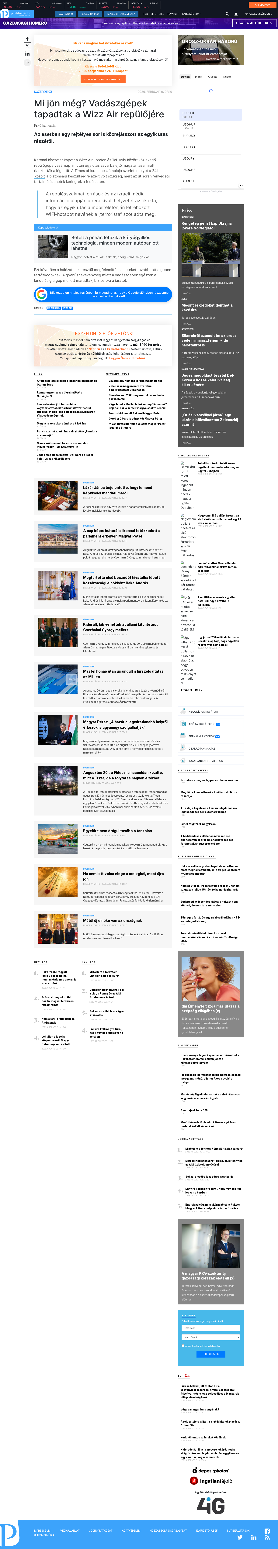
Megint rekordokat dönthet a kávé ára (61, 423)
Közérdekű (43, 92)
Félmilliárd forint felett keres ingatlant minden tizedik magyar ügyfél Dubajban (218, 467)
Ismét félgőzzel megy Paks (198, 824)
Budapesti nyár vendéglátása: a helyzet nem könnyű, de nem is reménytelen (209, 903)
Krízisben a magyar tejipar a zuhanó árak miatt (210, 780)
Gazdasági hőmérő (25, 23)
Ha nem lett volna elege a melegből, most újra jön (123, 876)
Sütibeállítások (238, 1530)
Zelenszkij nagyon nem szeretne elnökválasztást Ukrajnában (130, 388)
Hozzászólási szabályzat (168, 1530)
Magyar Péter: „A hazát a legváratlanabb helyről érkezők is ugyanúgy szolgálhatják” (125, 725)
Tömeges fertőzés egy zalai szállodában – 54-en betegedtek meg (210, 919)
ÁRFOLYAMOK (262, 4)
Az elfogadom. (203, 1346)
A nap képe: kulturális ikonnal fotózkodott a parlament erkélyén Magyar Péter (121, 533)
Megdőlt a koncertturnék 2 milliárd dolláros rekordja (209, 794)
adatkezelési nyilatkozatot (199, 1346)
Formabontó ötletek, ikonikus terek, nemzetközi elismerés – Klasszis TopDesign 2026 (209, 937)
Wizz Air (67, 308)
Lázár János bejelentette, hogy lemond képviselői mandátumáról (117, 490)
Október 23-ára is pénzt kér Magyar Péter (135, 418)
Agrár (185, 299)
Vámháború (66, 14)
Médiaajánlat (70, 1530)
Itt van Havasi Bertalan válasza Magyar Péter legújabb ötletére (137, 425)
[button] (236, 14)
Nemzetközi (188, 217)
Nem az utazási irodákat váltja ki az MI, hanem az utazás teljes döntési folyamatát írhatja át (210, 887)
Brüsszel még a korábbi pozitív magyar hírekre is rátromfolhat (58, 1001)
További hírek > (191, 690)
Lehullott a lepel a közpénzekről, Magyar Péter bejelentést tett (56, 1040)
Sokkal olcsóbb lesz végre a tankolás (106, 1013)
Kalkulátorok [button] (190, 14)
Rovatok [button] (172, 14)
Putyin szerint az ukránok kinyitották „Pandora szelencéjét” (67, 433)
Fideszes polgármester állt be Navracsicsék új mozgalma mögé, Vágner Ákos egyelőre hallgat (211, 1078)
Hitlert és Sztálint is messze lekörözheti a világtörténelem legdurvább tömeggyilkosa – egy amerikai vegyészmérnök (210, 1453)
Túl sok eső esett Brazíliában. (199, 317)
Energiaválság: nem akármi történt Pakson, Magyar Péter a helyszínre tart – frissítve (213, 1206)
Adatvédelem (131, 1530)
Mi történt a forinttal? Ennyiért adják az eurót (104, 973)
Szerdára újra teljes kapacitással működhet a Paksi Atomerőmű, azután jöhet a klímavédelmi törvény (210, 1059)
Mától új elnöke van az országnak (112, 920)
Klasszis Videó (90, 14)
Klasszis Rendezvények (121, 14)
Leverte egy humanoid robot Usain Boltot (135, 380)
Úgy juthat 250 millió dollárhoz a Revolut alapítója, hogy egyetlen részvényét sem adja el (218, 641)
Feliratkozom (211, 1354)
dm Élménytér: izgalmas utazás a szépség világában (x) (211, 1008)
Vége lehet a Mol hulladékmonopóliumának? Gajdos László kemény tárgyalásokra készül (138, 406)
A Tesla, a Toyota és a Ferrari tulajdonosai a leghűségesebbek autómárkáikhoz (209, 810)
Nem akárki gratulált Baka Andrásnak (58, 1020)
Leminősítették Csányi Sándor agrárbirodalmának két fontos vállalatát (217, 567)
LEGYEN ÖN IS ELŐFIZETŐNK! (103, 333)
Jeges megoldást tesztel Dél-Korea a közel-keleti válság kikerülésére (65, 456)
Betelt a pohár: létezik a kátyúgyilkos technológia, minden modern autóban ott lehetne (115, 243)
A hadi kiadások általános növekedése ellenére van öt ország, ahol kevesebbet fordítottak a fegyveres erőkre (207, 840)
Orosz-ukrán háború (209, 41)
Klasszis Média (44, 1535)
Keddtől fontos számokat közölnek (203, 1437)
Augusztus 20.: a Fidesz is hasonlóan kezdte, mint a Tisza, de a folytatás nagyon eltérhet (123, 775)
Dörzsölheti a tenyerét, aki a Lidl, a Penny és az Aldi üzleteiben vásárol (106, 993)
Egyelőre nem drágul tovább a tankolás (117, 831)
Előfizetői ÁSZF (206, 1530)
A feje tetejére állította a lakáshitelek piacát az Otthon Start (67, 382)
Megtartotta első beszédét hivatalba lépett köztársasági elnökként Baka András (121, 580)
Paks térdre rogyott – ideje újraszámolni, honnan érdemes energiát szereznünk (59, 977)
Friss (145, 14)
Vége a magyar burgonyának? (200, 1409)
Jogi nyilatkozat (101, 1530)
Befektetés (157, 14)
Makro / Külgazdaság (193, 369)
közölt (40, 176)
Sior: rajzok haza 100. (194, 1110)
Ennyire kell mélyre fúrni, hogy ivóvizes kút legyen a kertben (106, 1033)
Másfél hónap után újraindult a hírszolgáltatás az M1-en (123, 674)
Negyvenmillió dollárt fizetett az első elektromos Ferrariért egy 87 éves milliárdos (219, 519)
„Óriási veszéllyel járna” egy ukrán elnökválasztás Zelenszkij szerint (210, 420)
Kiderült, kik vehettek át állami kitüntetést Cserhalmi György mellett (120, 627)
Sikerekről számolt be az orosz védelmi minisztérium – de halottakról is (62, 445)
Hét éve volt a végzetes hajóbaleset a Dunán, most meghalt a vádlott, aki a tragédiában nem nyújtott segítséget (210, 870)
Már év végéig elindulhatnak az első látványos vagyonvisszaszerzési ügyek (210, 1096)
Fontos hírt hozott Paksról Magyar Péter (135, 413)
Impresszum (42, 1530)
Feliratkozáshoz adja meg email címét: (203, 1321)
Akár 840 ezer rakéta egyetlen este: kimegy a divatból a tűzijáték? (217, 601)
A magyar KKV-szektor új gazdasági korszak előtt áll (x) (208, 1275)
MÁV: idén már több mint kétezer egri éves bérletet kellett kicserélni (208, 1124)
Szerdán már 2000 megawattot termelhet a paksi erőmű (136, 397)
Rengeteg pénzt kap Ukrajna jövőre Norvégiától (59, 394)
